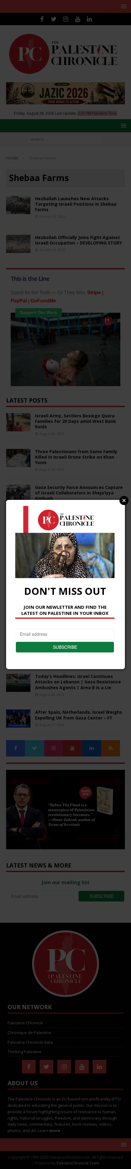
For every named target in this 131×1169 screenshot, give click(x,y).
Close (124, 500)
